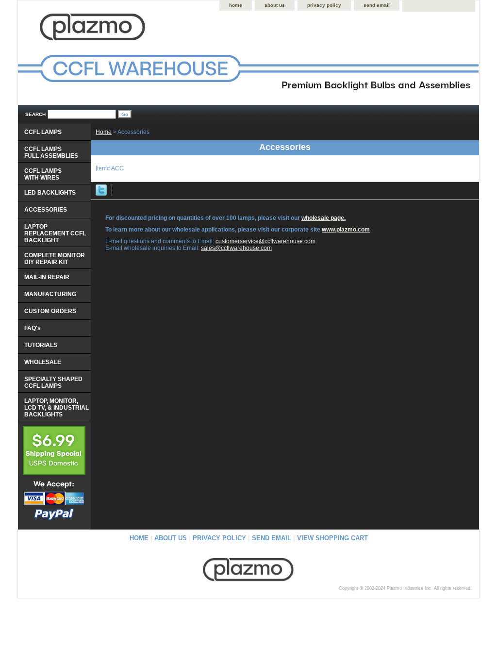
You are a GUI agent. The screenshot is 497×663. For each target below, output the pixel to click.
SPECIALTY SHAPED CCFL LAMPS (53, 382)
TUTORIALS (40, 345)
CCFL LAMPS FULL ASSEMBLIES (51, 152)
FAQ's (32, 328)
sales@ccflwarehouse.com (236, 248)
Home (104, 132)
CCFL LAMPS (43, 132)
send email (377, 5)
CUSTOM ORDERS (50, 311)
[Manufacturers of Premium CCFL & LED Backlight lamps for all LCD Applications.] (139, 58)
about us (275, 5)
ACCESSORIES (45, 209)
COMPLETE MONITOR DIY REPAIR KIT (54, 258)
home (235, 5)
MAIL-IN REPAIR (46, 277)
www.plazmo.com (346, 229)
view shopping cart (332, 538)
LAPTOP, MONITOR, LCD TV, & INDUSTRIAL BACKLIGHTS (56, 408)
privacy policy (324, 5)
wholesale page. (323, 218)
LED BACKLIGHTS (50, 192)
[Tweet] (101, 193)
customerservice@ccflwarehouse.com (265, 241)
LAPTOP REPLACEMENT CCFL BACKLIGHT (55, 233)
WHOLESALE (42, 362)
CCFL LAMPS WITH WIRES (43, 174)
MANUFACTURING (50, 294)
